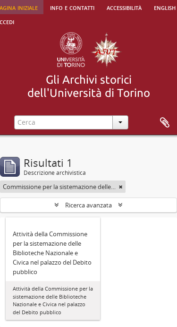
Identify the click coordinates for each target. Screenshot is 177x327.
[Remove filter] (121, 186)
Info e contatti (72, 7)
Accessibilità (124, 7)
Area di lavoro (165, 123)
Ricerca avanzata (88, 205)
